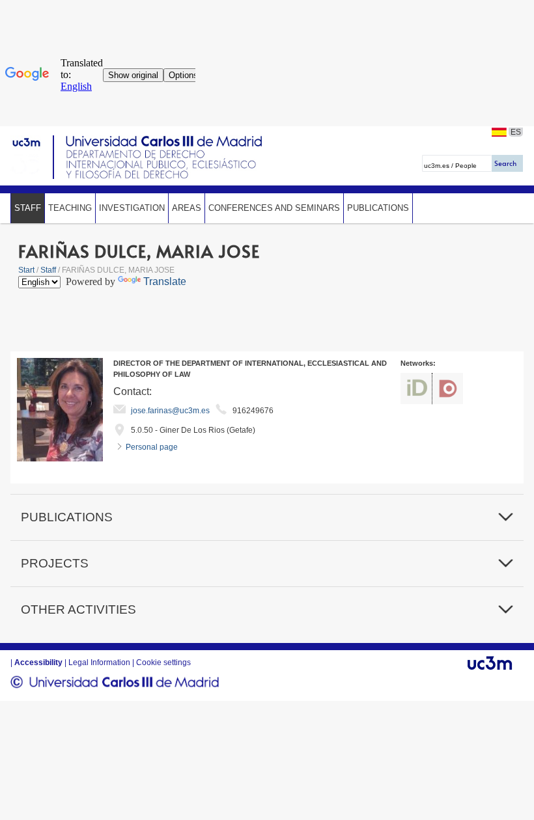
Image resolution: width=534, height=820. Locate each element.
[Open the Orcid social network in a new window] (416, 388)
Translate (164, 281)
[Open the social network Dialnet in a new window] (447, 388)
